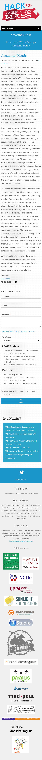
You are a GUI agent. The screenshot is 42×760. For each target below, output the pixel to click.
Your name (5, 296)
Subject (4, 305)
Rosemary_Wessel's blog (20, 42)
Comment (5, 314)
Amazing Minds (14, 56)
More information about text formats (18, 332)
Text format (6, 337)
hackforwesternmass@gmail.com (21, 541)
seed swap (5, 278)
